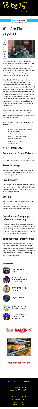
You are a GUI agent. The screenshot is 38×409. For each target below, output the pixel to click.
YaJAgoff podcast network (19, 382)
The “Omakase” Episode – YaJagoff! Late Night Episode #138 (19, 316)
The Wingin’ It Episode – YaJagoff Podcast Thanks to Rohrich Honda (19, 279)
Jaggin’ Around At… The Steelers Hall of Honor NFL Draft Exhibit (20, 288)
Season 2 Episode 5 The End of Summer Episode (19, 307)
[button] (27, 11)
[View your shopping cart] (22, 11)
